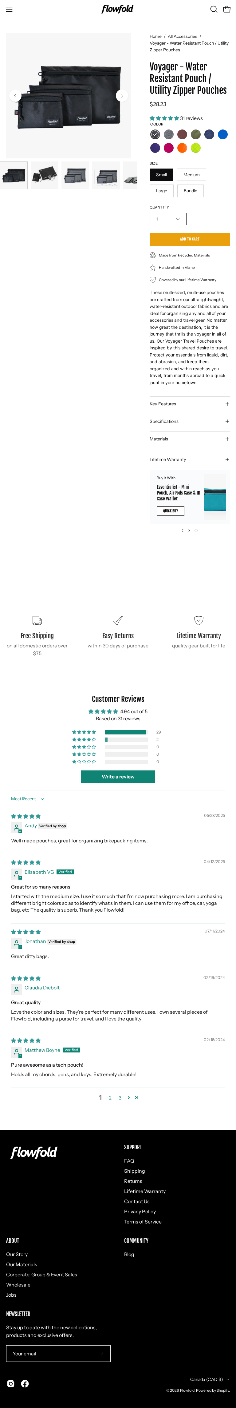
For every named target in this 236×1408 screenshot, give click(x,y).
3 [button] (120, 1098)
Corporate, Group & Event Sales (41, 1274)
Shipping (134, 1171)
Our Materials (21, 1264)
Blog (129, 1254)
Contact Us (137, 1201)
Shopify (223, 1390)
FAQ (129, 1161)
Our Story (17, 1254)
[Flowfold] (118, 9)
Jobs (11, 1295)
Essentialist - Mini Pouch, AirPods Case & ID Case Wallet (178, 493)
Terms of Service (143, 1222)
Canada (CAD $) (206, 1379)
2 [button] (110, 1098)
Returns (133, 1181)
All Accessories (182, 36)
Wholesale (18, 1285)
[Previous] (15, 95)
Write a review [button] (118, 777)
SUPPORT (133, 1147)
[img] (26, 816)
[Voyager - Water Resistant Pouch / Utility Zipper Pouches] (14, 175)
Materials (159, 439)
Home (156, 36)
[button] (213, 9)
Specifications (164, 421)
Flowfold (187, 1390)
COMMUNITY (136, 1241)
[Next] (122, 95)
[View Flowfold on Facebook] (25, 1383)
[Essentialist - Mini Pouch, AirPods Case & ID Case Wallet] (215, 497)
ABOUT (12, 1241)
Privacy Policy (140, 1211)
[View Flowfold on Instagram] (10, 1383)
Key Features (163, 404)
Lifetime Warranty (168, 459)
